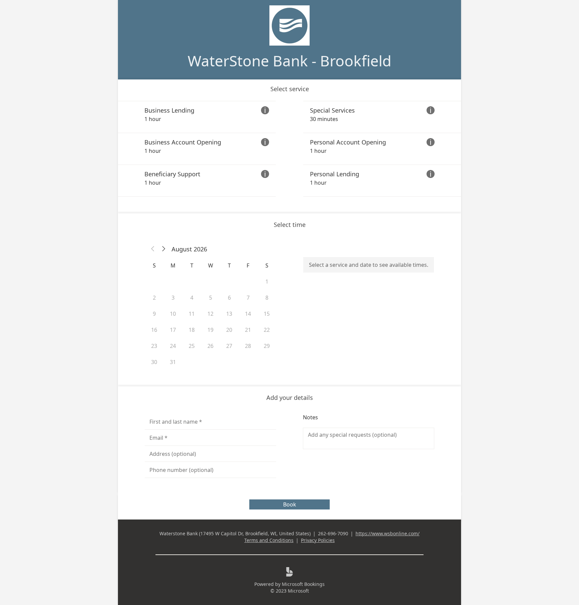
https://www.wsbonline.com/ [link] (388, 533)
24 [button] (173, 346)
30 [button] (154, 362)
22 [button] (267, 330)
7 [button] (248, 297)
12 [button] (210, 313)
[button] (152, 249)
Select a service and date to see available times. (368, 264)
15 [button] (267, 313)
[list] (289, 149)
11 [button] (192, 313)
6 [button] (229, 297)
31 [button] (173, 362)
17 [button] (173, 330)
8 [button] (266, 297)
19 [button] (210, 330)
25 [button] (192, 346)
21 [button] (248, 330)
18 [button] (192, 330)
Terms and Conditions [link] (269, 540)
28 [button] (248, 346)
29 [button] (267, 346)
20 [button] (229, 330)
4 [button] (191, 297)
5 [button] (210, 297)
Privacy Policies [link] (318, 540)
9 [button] (154, 313)
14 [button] (248, 313)
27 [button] (229, 346)
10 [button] (173, 313)
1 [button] (266, 281)
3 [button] (173, 297)
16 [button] (154, 330)
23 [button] (154, 346)
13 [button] (229, 313)
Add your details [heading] (289, 398)
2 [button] (154, 297)
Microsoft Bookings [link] (303, 584)
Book (289, 504)
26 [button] (210, 346)
